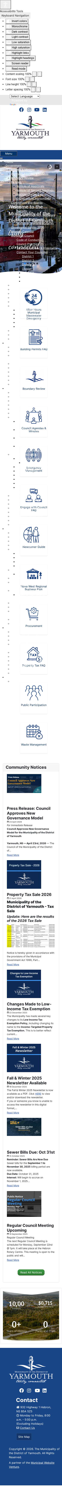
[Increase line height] (34, 84)
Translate (22, 104)
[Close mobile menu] (1, 158)
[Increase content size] (39, 74)
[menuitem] (9, 161)
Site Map (24, 1436)
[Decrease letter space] (33, 89)
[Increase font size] (32, 79)
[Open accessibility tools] (5, 4)
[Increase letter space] (38, 89)
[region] (31, 1316)
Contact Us (27, 1428)
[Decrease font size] (27, 79)
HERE (38, 1093)
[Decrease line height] (29, 84)
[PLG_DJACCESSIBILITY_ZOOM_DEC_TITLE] (34, 74)
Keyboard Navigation (15, 15)
